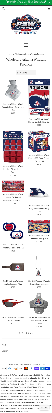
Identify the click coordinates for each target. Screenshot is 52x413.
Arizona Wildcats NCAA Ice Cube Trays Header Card (13, 169)
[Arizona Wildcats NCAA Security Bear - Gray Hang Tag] (13, 90)
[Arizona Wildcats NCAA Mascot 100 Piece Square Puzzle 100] (39, 141)
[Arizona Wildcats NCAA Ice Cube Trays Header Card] (13, 146)
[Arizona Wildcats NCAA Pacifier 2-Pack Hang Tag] (13, 231)
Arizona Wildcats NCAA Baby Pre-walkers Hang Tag (39, 208)
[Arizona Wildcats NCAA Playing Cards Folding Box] (39, 97)
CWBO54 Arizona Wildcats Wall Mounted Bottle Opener (39, 320)
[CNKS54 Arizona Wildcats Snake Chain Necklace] (39, 267)
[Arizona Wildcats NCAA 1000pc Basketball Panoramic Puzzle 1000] (13, 186)
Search (5, 351)
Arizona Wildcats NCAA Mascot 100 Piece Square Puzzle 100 (39, 158)
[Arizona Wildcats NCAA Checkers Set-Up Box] (39, 226)
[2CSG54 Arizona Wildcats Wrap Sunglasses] (13, 303)
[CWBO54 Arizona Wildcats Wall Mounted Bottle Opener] (39, 303)
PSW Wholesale (25, 364)
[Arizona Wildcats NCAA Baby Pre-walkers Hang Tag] (39, 192)
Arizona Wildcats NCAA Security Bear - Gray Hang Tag (13, 107)
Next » (30, 333)
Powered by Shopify (38, 364)
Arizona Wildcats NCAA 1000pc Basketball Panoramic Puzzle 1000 (13, 197)
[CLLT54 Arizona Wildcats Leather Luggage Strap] (13, 267)
